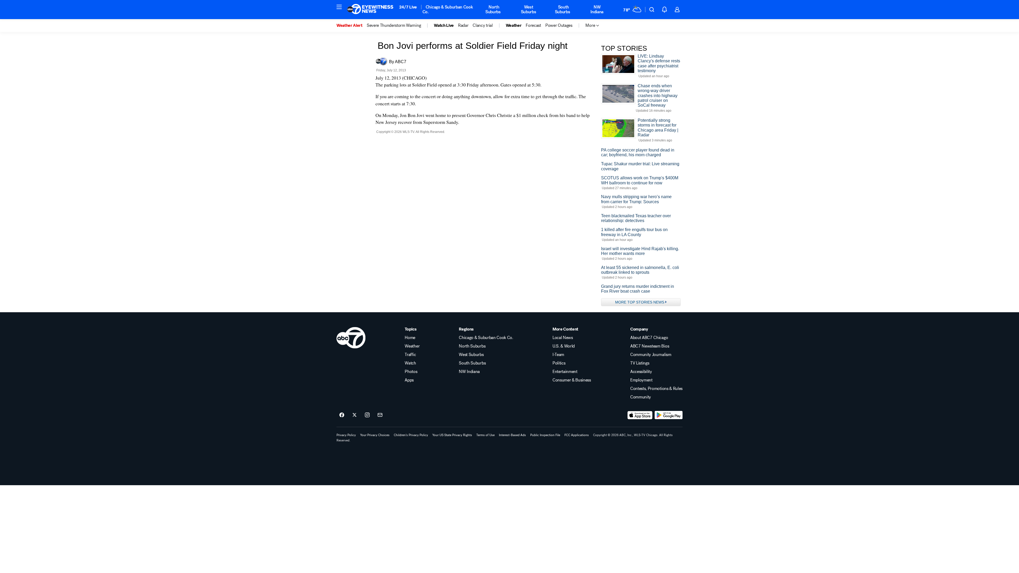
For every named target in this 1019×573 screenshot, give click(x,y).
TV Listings (639, 363)
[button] (339, 7)
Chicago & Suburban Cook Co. (447, 9)
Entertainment (564, 372)
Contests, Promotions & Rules (656, 389)
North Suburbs (493, 9)
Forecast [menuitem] (533, 25)
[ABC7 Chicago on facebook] (341, 415)
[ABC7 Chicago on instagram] (367, 415)
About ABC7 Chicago (649, 338)
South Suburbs (562, 9)
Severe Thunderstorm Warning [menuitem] (394, 25)
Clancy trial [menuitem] (483, 25)
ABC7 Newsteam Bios (649, 346)
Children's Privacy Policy (411, 435)
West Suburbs (528, 9)
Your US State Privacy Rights (452, 435)
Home (410, 338)
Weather (412, 346)
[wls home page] (350, 337)
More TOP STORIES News (639, 302)
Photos (411, 372)
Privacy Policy (346, 435)
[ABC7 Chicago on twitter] (354, 415)
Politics (558, 363)
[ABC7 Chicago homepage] (370, 9)
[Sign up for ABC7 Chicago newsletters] (380, 415)
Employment (641, 380)
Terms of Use (485, 435)
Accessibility (641, 372)
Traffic (410, 355)
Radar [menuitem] (463, 25)
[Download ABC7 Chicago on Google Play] (669, 415)
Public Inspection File (545, 435)
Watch (410, 363)
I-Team (558, 355)
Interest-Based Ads (512, 435)
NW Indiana (596, 9)
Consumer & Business (571, 380)
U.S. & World (563, 346)
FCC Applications (576, 435)
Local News (562, 338)
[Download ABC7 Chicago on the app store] (640, 415)
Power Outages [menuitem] (558, 25)
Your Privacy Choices (375, 435)
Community (640, 397)
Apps (409, 380)
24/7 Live (408, 7)
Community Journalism (650, 355)
